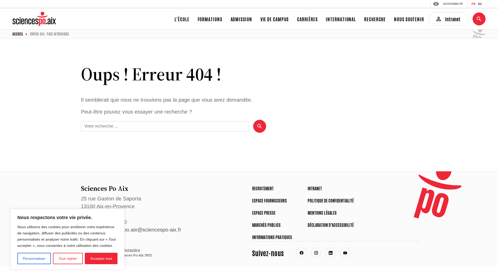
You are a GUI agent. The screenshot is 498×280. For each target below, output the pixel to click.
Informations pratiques (272, 237)
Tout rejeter (68, 258)
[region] (67, 239)
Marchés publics (266, 224)
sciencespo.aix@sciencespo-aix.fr (142, 230)
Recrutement (263, 188)
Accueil (17, 34)
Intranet (315, 188)
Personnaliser (34, 258)
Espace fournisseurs (269, 200)
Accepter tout (101, 258)
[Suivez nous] (301, 253)
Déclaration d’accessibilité (331, 224)
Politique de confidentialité (331, 200)
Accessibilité (453, 3)
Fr (473, 3)
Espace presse (263, 212)
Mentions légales (322, 212)
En (479, 3)
